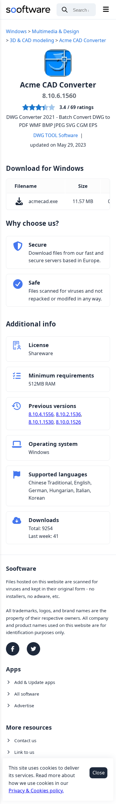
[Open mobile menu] (106, 9)
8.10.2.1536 (68, 414)
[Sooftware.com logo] (28, 10)
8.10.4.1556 (41, 414)
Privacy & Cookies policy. (36, 790)
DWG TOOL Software (55, 135)
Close (99, 772)
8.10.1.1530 (41, 422)
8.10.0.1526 (68, 422)
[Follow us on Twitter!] (33, 649)
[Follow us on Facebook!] (12, 649)
